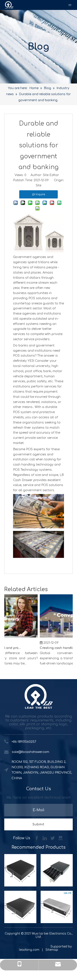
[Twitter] (53, 838)
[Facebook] (37, 838)
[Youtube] (60, 838)
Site (38, 185)
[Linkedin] (45, 838)
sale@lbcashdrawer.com (30, 752)
